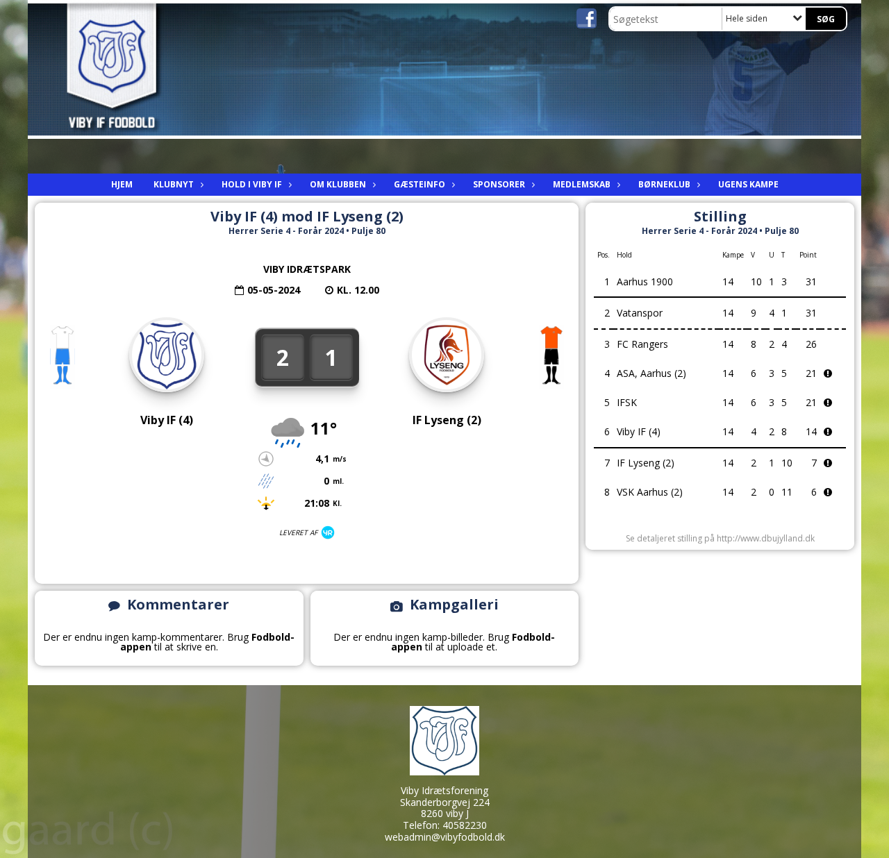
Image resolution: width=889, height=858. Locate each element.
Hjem (122, 184)
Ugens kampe (748, 184)
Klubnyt (173, 184)
